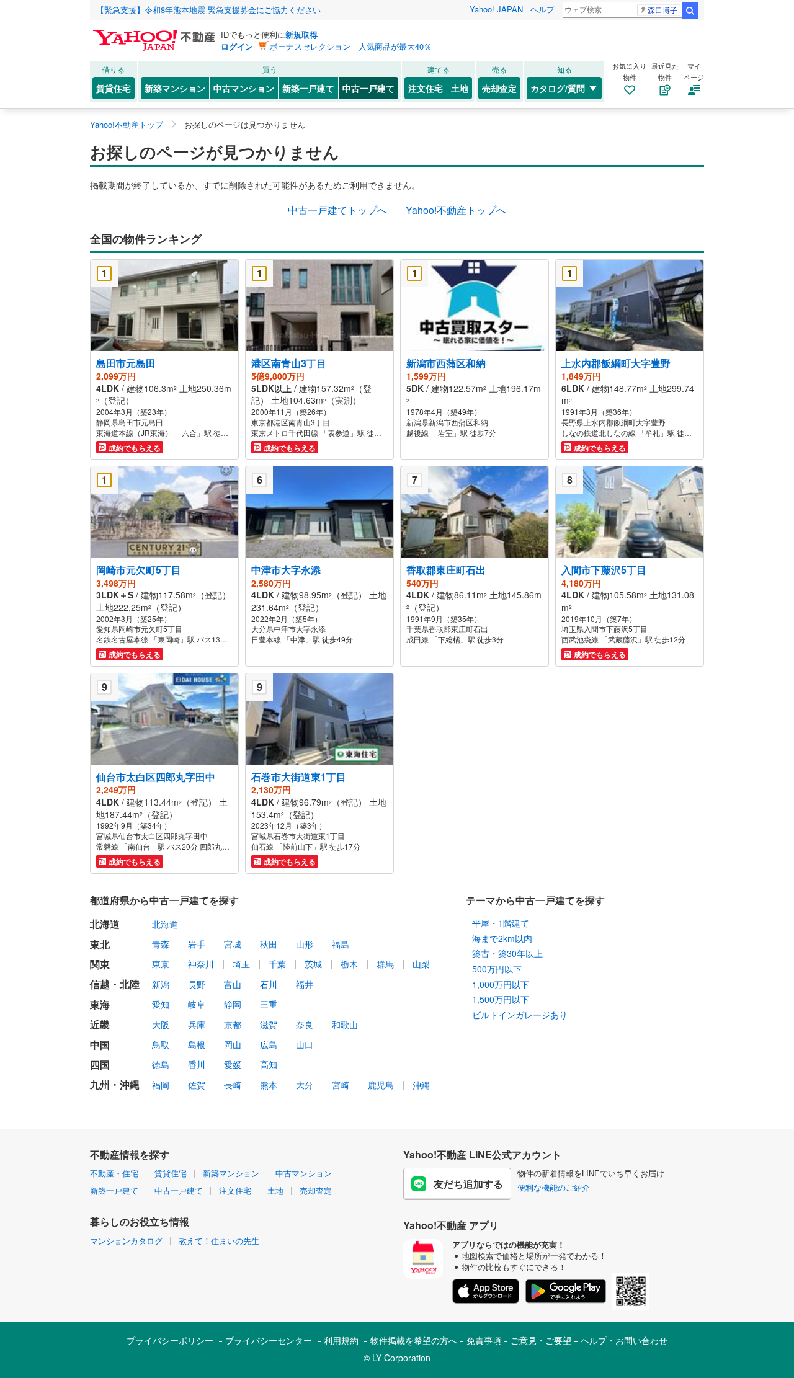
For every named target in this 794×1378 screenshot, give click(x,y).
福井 (304, 984)
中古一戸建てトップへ (337, 210)
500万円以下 (497, 968)
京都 (232, 1024)
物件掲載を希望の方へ (413, 1340)
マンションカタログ (126, 1241)
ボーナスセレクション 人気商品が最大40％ (351, 46)
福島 (340, 944)
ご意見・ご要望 (541, 1340)
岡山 (232, 1044)
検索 (690, 10)
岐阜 (196, 1004)
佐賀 (196, 1084)
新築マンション (175, 88)
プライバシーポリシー (170, 1340)
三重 (268, 1004)
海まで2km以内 (502, 938)
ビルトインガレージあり (520, 1014)
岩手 (196, 944)
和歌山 (345, 1024)
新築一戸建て (308, 88)
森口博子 (662, 9)
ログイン (237, 46)
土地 (459, 88)
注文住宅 (425, 88)
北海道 (165, 924)
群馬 (385, 964)
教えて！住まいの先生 (219, 1241)
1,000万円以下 (500, 984)
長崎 (232, 1084)
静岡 (232, 1004)
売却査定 (499, 88)
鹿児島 (381, 1084)
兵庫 (196, 1024)
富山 (232, 984)
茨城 (313, 964)
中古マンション (243, 88)
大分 (304, 1084)
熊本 (268, 1084)
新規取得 (301, 34)
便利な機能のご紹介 (553, 1187)
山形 (304, 944)
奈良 (304, 1024)
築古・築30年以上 (507, 953)
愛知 (160, 1004)
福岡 (160, 1084)
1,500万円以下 (500, 999)
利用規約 (341, 1340)
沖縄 (421, 1084)
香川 (196, 1064)
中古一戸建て (368, 88)
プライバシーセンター (268, 1340)
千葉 (277, 964)
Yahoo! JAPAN (496, 9)
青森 (160, 944)
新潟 (160, 984)
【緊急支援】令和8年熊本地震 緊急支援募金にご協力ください (208, 10)
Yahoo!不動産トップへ (456, 210)
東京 (160, 964)
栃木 (349, 964)
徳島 (160, 1064)
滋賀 (268, 1024)
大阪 (160, 1024)
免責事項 (483, 1340)
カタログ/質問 (557, 88)
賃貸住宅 (113, 88)
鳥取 (160, 1044)
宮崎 (340, 1084)
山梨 (421, 964)
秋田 (268, 944)
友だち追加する (468, 1183)
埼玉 (241, 964)
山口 (304, 1044)
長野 (196, 984)
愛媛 (232, 1064)
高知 (268, 1064)
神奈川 (201, 964)
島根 (196, 1044)
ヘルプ (542, 9)
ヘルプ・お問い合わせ (624, 1340)
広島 (268, 1044)
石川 (268, 984)
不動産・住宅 (114, 1173)
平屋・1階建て (500, 923)
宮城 (232, 944)
